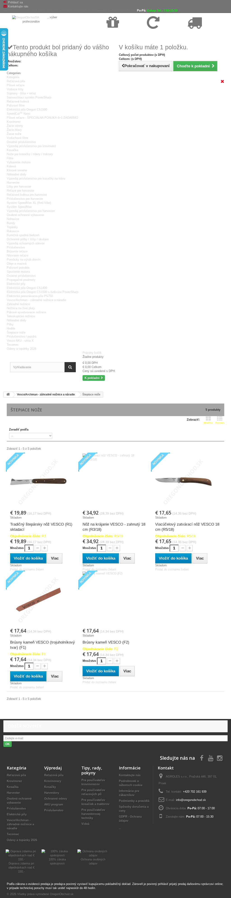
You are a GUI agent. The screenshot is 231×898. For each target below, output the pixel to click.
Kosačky (50, 787)
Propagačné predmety (21, 279)
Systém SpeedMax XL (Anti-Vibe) (29, 202)
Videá (85, 823)
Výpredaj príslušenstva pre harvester (31, 211)
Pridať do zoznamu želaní (27, 569)
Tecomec (13, 344)
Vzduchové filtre (17, 138)
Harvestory (51, 792)
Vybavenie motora (18, 162)
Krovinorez (14, 121)
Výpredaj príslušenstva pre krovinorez (31, 146)
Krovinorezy (52, 781)
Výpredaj (53, 768)
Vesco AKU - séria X (20, 340)
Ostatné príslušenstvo (21, 142)
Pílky (10, 324)
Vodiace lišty (15, 89)
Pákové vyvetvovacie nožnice (26, 312)
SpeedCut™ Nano (18, 113)
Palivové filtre (16, 105)
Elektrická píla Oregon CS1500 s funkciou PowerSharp (42, 292)
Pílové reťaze (15, 85)
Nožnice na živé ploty (21, 308)
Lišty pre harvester (19, 186)
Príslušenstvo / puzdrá (21, 336)
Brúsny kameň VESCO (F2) (106, 642)
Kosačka (12, 150)
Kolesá (11, 166)
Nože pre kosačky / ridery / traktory (30, 154)
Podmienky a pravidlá (134, 801)
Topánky (12, 227)
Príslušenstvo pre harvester (25, 198)
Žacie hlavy (14, 130)
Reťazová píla (16, 81)
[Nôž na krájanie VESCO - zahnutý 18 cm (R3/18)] (115, 482)
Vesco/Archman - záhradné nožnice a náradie (36, 300)
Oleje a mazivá (16, 263)
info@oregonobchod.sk (191, 800)
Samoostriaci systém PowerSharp (29, 97)
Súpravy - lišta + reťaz (21, 93)
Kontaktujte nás (18, 6)
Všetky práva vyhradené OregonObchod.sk (45, 894)
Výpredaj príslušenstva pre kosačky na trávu (36, 178)
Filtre (10, 158)
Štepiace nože (16, 332)
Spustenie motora (18, 271)
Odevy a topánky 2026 (21, 348)
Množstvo (17, 548)
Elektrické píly (16, 284)
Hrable (11, 328)
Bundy (11, 223)
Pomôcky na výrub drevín (23, 259)
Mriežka (208, 423)
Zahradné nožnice (18, 304)
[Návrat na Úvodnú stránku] (8, 394)
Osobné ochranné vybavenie (25, 215)
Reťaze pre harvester (20, 190)
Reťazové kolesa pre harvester (27, 194)
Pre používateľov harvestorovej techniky (93, 814)
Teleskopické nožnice (21, 316)
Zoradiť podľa (18, 429)
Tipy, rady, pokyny (91, 770)
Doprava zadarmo (117, 34)
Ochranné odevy (55, 798)
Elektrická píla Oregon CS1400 (27, 288)
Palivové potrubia (18, 267)
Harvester (13, 182)
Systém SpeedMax (19, 207)
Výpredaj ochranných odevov (26, 243)
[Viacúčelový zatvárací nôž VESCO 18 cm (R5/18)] (188, 482)
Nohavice (13, 219)
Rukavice (13, 231)
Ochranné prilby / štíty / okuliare (28, 239)
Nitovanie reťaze (17, 255)
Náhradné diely (16, 174)
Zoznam (219, 423)
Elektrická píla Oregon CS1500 (27, 109)
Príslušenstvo (16, 247)
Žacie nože (14, 134)
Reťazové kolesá (18, 101)
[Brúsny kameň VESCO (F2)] (115, 599)
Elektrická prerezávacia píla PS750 (30, 296)
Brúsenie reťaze (17, 251)
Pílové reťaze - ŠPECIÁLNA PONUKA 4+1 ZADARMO (42, 117)
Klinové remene (17, 170)
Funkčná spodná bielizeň (23, 235)
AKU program (53, 804)
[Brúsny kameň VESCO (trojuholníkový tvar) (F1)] (43, 599)
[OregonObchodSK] (26, 17)
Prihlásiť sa (15, 2)
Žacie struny (15, 125)
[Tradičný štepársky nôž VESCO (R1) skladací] (43, 482)
